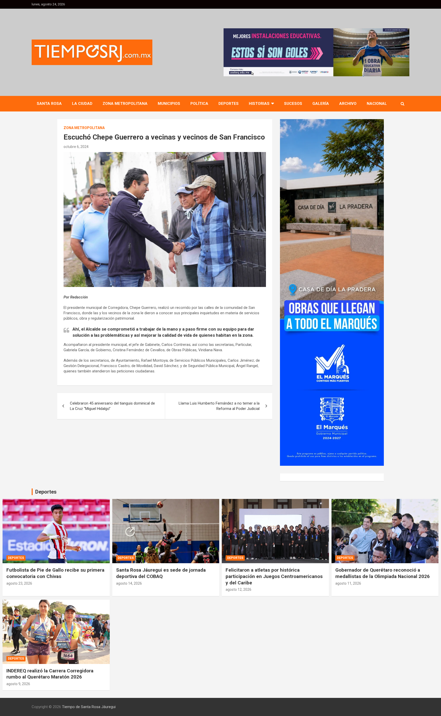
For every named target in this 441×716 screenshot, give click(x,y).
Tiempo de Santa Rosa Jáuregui (89, 707)
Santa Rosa (49, 103)
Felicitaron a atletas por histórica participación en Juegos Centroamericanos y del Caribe (274, 576)
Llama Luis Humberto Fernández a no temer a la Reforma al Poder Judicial (219, 406)
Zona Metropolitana (125, 103)
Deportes (228, 103)
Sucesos (293, 103)
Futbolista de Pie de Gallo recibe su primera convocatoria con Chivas (55, 573)
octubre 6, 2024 (76, 147)
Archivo (348, 103)
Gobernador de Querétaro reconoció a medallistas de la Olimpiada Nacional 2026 (382, 573)
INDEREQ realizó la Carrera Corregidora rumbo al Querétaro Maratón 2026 (49, 674)
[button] (316, 52)
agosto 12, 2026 (238, 589)
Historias (259, 103)
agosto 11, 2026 (348, 583)
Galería (320, 103)
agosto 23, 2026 (19, 583)
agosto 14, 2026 (129, 583)
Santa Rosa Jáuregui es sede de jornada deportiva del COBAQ (161, 573)
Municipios (169, 103)
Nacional (377, 103)
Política (199, 103)
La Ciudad (82, 103)
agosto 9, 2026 (18, 684)
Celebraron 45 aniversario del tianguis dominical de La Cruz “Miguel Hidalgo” (112, 406)
